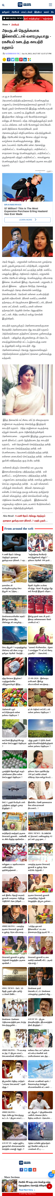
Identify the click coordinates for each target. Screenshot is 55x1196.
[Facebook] (21, 1169)
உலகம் (46, 11)
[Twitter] (26, 1169)
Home (5, 24)
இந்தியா (38, 11)
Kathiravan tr (12, 54)
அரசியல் (15, 11)
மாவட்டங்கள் (26, 11)
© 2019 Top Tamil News (27, 1194)
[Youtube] (34, 1169)
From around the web (18, 528)
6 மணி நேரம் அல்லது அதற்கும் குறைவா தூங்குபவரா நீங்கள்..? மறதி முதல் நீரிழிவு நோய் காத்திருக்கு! (24, 521)
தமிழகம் (6, 11)
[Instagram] (30, 1169)
